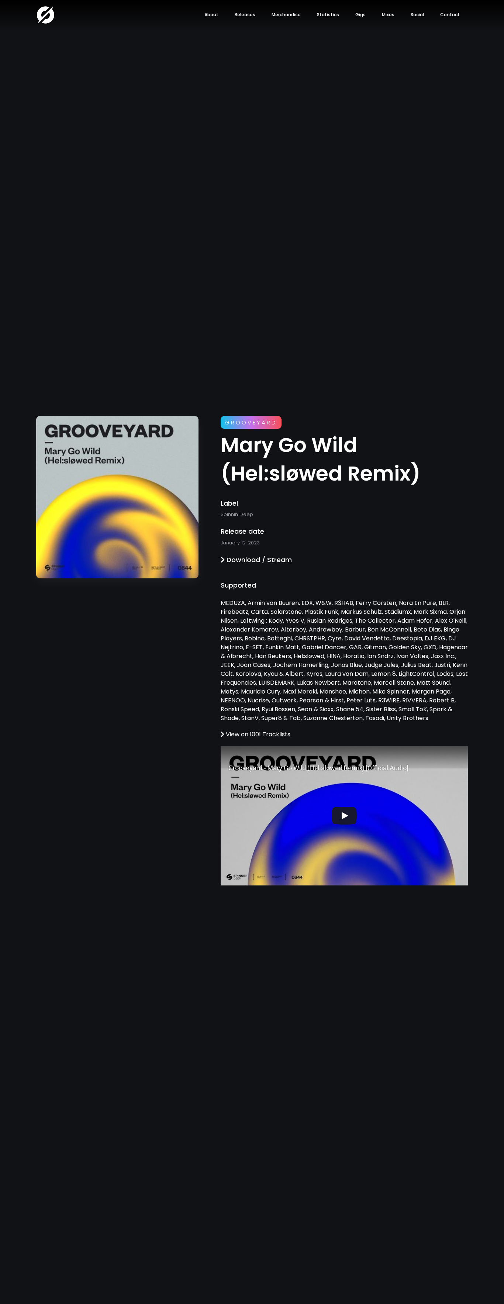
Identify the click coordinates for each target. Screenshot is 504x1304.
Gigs (360, 14)
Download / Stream (258, 559)
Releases (245, 14)
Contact (450, 14)
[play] (344, 816)
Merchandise (286, 14)
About (211, 14)
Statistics (328, 14)
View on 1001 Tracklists (257, 734)
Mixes (388, 14)
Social (417, 14)
